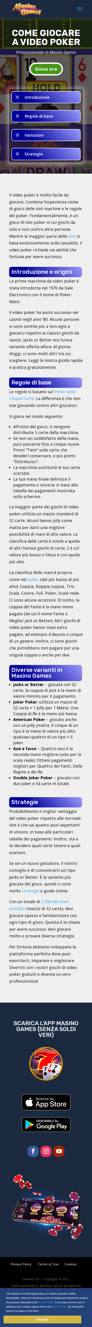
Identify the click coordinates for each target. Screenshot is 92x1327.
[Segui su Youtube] (59, 1151)
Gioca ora (46, 69)
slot (72, 236)
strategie (30, 890)
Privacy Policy (46, 1302)
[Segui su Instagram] (46, 1151)
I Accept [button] (42, 1319)
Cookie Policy (59, 1306)
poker (33, 579)
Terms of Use (48, 1264)
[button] (40, 1311)
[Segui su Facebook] (33, 1151)
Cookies (71, 1264)
